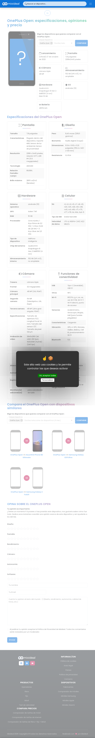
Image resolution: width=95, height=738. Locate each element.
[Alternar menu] (90, 4)
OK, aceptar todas (47, 375)
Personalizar (47, 380)
